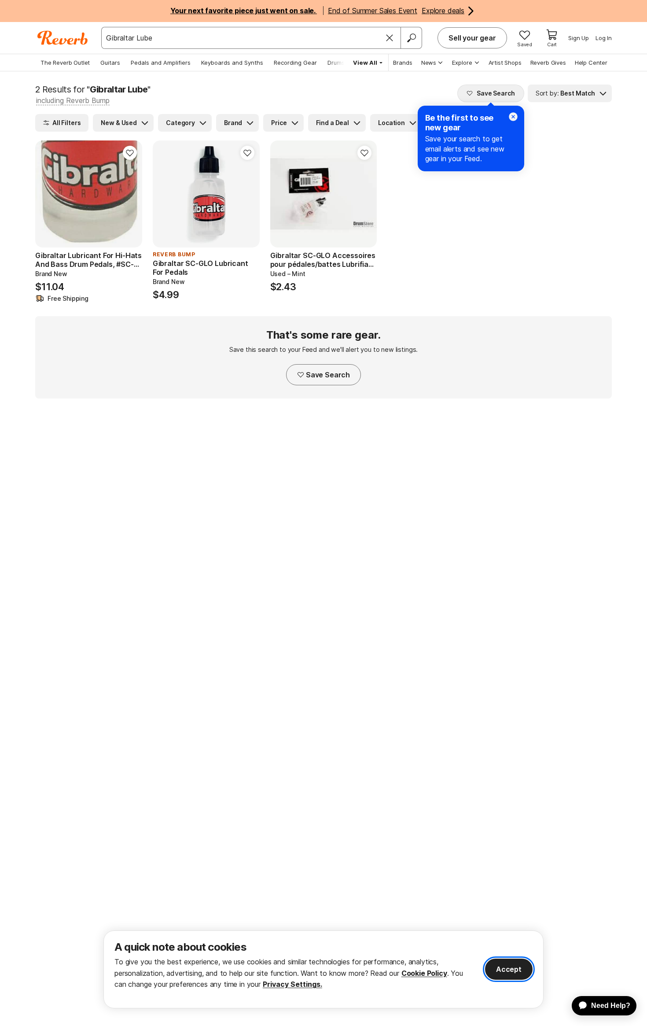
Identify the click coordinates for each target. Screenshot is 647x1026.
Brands (402, 62)
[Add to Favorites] (130, 153)
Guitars (110, 62)
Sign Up (578, 37)
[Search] (411, 37)
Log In (604, 37)
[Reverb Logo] (62, 37)
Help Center (591, 62)
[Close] (389, 38)
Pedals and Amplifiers (161, 62)
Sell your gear (472, 37)
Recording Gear (295, 62)
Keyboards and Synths (232, 62)
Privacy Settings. (292, 984)
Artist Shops (505, 62)
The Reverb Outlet (65, 62)
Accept (509, 969)
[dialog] (323, 969)
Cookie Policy (424, 973)
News (428, 62)
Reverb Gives (548, 62)
